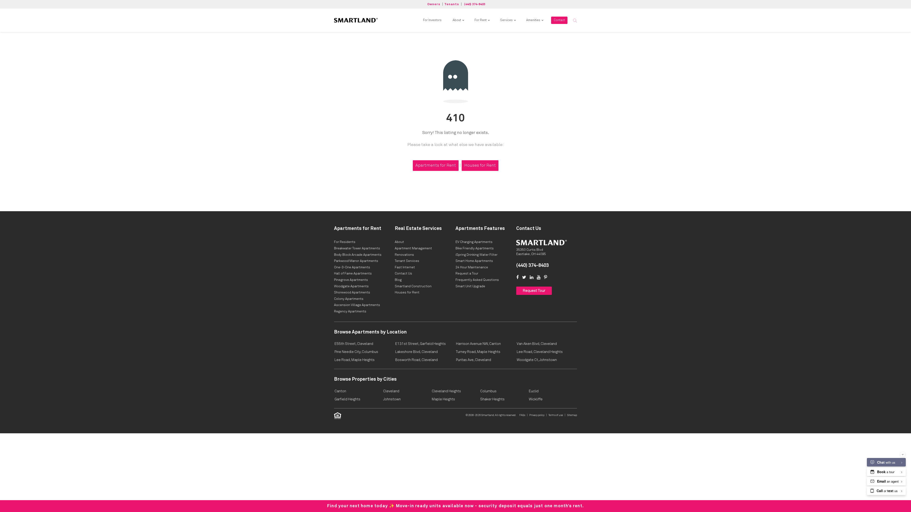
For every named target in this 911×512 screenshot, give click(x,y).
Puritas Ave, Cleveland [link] (473, 360)
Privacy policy (536, 415)
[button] (575, 20)
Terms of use (555, 415)
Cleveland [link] (391, 391)
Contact (559, 20)
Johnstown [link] (392, 399)
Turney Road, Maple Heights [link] (478, 352)
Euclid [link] (534, 391)
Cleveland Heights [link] (446, 391)
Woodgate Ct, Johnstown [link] (537, 360)
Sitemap (572, 415)
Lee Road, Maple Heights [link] (355, 360)
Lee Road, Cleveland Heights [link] (540, 352)
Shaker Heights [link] (492, 399)
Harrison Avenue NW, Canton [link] (478, 344)
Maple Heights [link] (443, 399)
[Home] (541, 242)
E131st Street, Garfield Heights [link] (420, 344)
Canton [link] (340, 391)
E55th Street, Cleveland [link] (354, 344)
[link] (356, 20)
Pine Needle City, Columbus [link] (356, 352)
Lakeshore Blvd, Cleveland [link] (416, 352)
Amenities (533, 20)
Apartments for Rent (435, 165)
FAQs (522, 415)
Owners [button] (433, 4)
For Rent (480, 20)
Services (506, 20)
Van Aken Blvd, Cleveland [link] (537, 344)
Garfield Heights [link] (347, 399)
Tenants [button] (451, 4)
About (457, 20)
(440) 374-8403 (474, 4)
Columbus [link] (488, 391)
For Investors (432, 20)
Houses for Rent (480, 165)
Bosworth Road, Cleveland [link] (416, 360)
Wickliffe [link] (536, 399)
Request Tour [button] (534, 291)
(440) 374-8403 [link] (532, 265)
